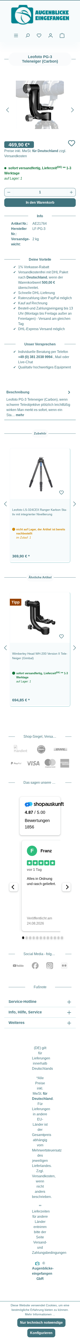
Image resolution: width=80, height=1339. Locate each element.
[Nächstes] (72, 109)
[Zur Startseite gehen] (40, 15)
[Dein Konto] (50, 35)
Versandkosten (43, 1176)
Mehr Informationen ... (40, 1314)
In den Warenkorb (40, 202)
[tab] (39, 403)
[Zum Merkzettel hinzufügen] (71, 143)
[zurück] (5, 503)
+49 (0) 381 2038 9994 (35, 357)
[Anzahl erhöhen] (71, 192)
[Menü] (16, 35)
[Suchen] (27, 35)
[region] (40, 503)
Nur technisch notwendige (41, 1322)
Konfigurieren (41, 1333)
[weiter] (74, 503)
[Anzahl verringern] (8, 192)
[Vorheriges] (7, 109)
